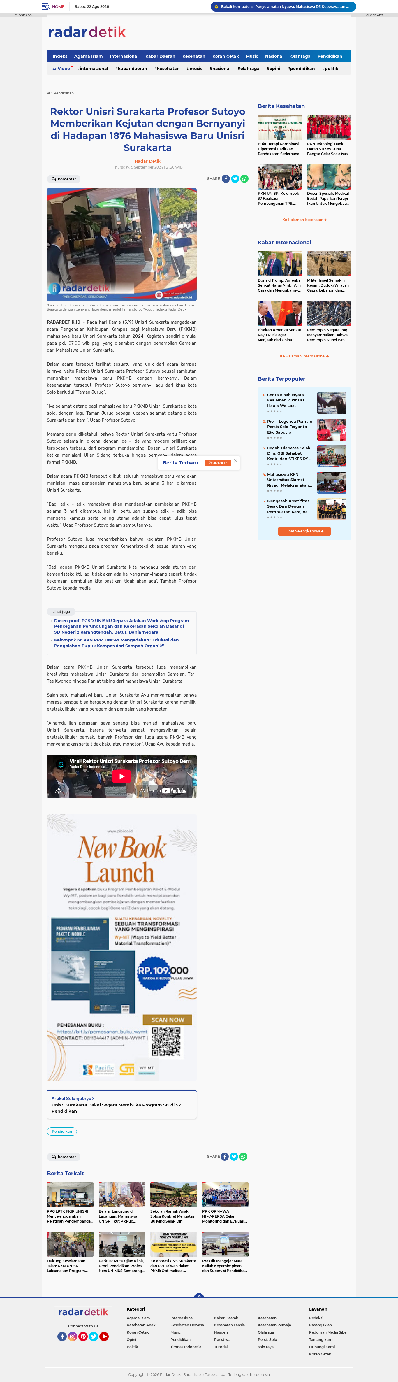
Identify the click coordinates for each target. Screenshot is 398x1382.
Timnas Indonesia (185, 1347)
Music (252, 56)
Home (58, 6)
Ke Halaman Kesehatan (303, 220)
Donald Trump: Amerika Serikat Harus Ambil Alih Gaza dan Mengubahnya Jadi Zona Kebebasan (279, 285)
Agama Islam (88, 56)
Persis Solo (267, 1339)
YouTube (108, 1343)
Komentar (66, 179)
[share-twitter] (235, 179)
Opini (275, 68)
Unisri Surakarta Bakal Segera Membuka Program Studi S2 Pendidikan (116, 1108)
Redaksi (316, 1318)
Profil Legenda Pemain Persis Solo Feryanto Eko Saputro (289, 426)
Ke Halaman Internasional (303, 356)
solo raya (266, 1347)
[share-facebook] (226, 179)
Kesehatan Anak (141, 1325)
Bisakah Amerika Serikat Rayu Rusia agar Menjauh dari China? (279, 335)
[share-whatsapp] (244, 179)
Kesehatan (193, 56)
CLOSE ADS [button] (23, 15)
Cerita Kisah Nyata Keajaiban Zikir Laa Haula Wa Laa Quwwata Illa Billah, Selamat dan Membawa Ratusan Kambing (287, 400)
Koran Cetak (225, 56)
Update (220, 463)
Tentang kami (321, 1339)
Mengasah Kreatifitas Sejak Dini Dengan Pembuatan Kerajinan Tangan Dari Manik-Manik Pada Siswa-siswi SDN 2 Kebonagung (288, 506)
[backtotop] (199, 1298)
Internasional (124, 56)
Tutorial (221, 1347)
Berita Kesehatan (281, 106)
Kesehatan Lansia (229, 1325)
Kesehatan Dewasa (187, 1325)
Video (64, 68)
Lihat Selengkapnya (303, 531)
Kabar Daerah (160, 56)
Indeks (60, 56)
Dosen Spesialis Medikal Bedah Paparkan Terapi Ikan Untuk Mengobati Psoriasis (328, 198)
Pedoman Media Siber (328, 1332)
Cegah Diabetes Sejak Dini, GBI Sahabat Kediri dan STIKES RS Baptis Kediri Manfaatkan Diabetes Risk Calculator (288, 453)
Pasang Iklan (320, 1325)
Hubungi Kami (322, 1347)
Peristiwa (222, 1339)
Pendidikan (330, 56)
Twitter (96, 1343)
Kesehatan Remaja (274, 1325)
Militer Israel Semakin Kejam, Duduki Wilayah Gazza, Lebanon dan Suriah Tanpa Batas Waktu (328, 285)
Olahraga (300, 56)
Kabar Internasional (284, 242)
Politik (331, 68)
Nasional (274, 56)
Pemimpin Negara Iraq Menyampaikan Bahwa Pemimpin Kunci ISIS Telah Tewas (327, 335)
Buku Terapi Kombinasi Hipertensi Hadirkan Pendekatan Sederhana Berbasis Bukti (278, 149)
